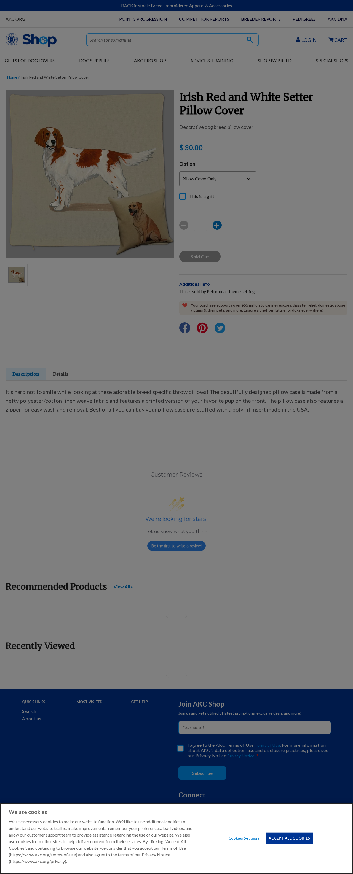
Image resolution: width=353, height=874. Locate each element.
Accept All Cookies (289, 838)
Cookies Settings (244, 838)
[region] (176, 838)
